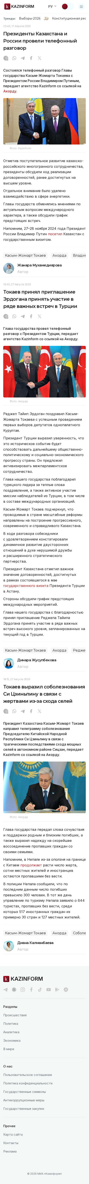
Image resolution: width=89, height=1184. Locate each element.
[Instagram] (5, 58)
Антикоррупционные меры (23, 1100)
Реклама (10, 1151)
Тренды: (9, 18)
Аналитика (11, 1032)
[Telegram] (22, 58)
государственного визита (25, 585)
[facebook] (31, 989)
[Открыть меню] (81, 6)
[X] (39, 58)
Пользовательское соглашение (27, 1075)
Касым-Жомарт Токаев (25, 255)
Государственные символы (24, 1092)
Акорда (59, 255)
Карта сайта (13, 1134)
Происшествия (15, 1015)
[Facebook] (31, 58)
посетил (55, 234)
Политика (10, 1023)
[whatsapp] (14, 58)
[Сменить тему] (67, 6)
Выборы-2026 (29, 18)
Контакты (10, 1143)
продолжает (31, 865)
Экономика (12, 1040)
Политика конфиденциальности (27, 1083)
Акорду (9, 91)
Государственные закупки (23, 1109)
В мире (8, 1049)
